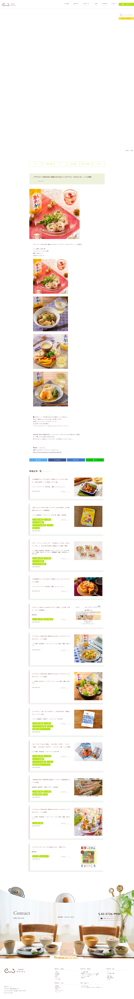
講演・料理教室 (86, 164)
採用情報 (104, 4)
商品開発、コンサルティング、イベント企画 (89, 973)
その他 (98, 164)
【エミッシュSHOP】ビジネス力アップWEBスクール (91, 987)
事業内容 (75, 4)
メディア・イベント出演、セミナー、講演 (89, 974)
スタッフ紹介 (57, 979)
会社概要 (66, 4)
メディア (60, 164)
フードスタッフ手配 (85, 976)
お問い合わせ (57, 987)
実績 (96, 4)
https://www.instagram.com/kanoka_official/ (47, 452)
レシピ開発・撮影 (48, 164)
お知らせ (113, 4)
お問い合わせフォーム (109, 918)
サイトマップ (57, 991)
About (59, 969)
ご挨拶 (56, 971)
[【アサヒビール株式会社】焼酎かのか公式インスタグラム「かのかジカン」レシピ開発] (76, 459)
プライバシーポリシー (59, 990)
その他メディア (44, 856)
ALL (35, 164)
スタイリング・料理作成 (39, 525)
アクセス (57, 977)
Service (85, 969)
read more (63, 491)
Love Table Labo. (85, 986)
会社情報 (57, 974)
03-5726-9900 (111, 914)
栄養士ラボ (86, 4)
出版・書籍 (73, 164)
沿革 (56, 976)
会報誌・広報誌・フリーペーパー (41, 729)
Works (111, 969)
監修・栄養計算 (48, 619)
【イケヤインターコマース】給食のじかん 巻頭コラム (49, 847)
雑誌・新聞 (36, 528)
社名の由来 (57, 973)
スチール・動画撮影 (38, 522)
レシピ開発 (47, 519)
